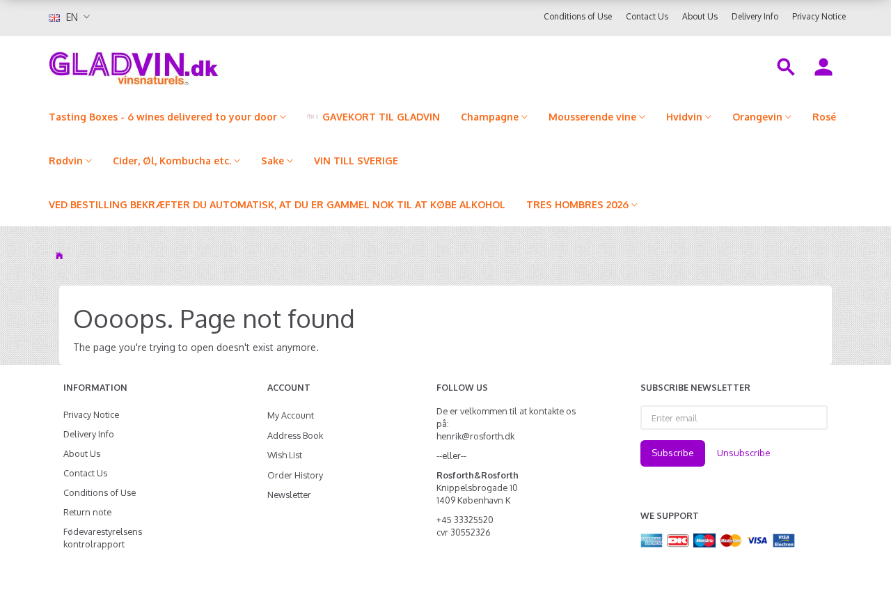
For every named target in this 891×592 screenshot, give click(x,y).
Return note (87, 511)
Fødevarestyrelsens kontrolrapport (102, 538)
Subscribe (673, 452)
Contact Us (647, 16)
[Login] (823, 65)
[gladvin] (191, 65)
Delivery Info (755, 16)
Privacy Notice (819, 16)
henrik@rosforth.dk (475, 436)
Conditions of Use (578, 16)
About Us (700, 16)
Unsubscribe (744, 452)
